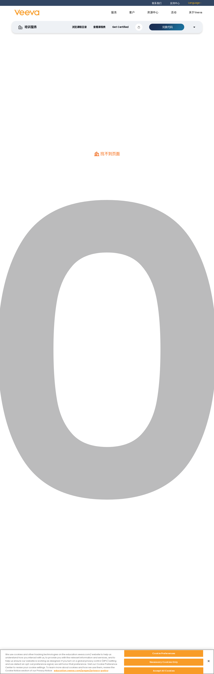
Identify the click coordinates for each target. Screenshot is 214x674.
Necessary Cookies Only (164, 662)
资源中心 (153, 12)
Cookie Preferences (163, 653)
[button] (138, 27)
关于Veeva (195, 12)
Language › (194, 3)
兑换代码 (167, 27)
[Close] (208, 661)
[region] (107, 661)
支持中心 (175, 3)
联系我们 (157, 3)
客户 (132, 12)
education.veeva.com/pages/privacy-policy (81, 670)
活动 (174, 12)
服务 (114, 12)
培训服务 (30, 27)
